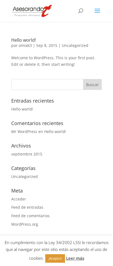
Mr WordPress (24, 131)
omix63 (25, 45)
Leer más (75, 258)
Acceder (18, 199)
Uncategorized (75, 45)
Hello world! (23, 40)
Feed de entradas (27, 207)
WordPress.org (24, 224)
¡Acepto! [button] (55, 258)
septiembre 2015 (26, 154)
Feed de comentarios (30, 215)
